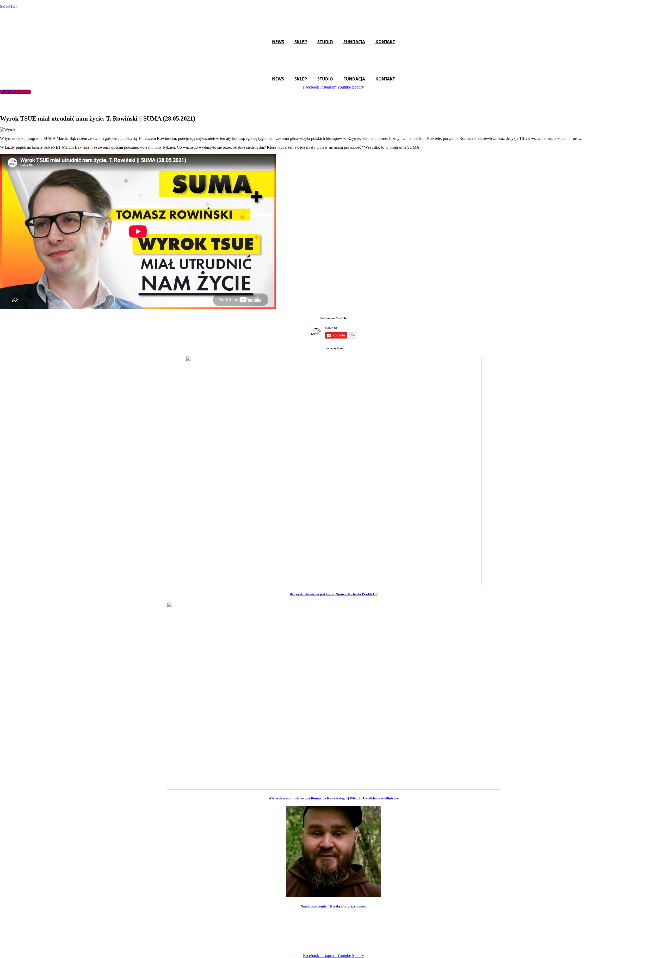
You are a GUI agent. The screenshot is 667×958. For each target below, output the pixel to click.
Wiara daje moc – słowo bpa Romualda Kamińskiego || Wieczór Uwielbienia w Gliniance (333, 798)
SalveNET (8, 6)
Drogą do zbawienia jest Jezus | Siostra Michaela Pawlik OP (334, 594)
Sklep (300, 42)
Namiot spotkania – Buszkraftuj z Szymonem (334, 906)
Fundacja (354, 42)
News (278, 42)
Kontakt (385, 42)
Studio (325, 42)
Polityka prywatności (416, 946)
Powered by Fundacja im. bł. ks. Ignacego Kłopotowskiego (340, 946)
